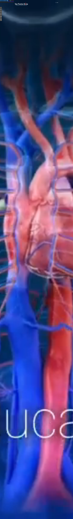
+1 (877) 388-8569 (11, 1)
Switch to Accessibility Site (3, 0)
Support (12, 0)
